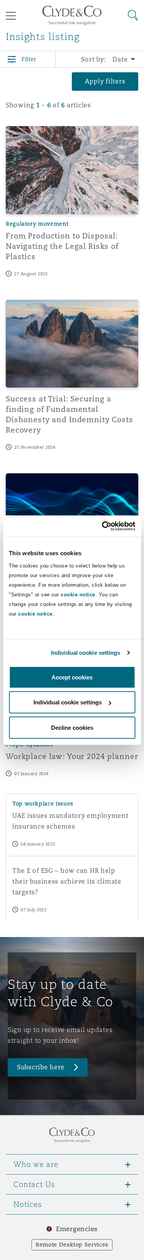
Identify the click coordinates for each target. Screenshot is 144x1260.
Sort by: (93, 59)
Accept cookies (72, 677)
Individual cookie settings (86, 652)
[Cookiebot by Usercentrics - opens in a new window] (102, 526)
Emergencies (77, 1229)
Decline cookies (72, 727)
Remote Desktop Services (72, 1244)
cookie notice (78, 594)
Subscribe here (41, 1067)
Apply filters (105, 81)
